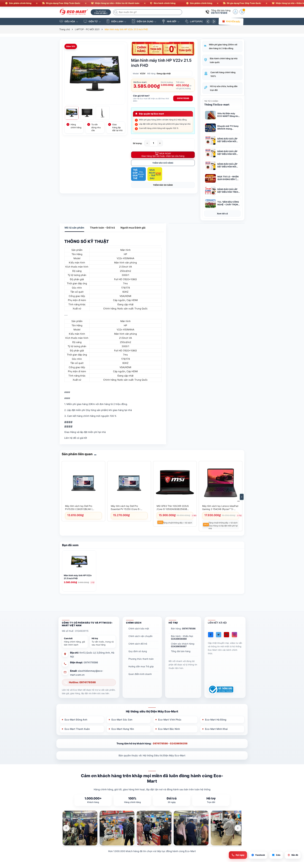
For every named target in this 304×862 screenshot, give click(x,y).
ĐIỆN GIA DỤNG (145, 21)
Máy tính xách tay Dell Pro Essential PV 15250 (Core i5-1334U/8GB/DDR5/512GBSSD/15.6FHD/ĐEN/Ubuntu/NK (129, 508)
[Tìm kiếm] (116, 12)
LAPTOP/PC (196, 21)
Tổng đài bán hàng (180, 651)
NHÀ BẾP (171, 21)
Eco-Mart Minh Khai (216, 728)
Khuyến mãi (233, 21)
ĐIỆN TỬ (93, 21)
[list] (152, 828)
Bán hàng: (183, 628)
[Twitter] (218, 634)
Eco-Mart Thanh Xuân (77, 728)
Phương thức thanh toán (141, 658)
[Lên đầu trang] (297, 834)
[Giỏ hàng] (242, 11)
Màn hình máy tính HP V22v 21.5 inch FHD (78, 577)
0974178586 (219, 12)
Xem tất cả (222, 213)
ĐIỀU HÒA (70, 21)
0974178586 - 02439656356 (170, 743)
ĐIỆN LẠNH (117, 21)
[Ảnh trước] (66, 828)
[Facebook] (210, 634)
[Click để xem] (95, 74)
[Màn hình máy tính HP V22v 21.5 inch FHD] (79, 562)
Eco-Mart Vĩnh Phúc (169, 719)
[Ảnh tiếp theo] (237, 828)
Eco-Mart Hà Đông (215, 719)
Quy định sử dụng (137, 651)
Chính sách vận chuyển (140, 636)
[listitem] (80, 828)
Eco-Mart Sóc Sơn (121, 719)
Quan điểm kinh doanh (140, 674)
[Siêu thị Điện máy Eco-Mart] (74, 11)
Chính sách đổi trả (137, 643)
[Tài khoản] (235, 11)
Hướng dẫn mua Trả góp (141, 666)
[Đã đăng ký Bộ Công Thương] (220, 689)
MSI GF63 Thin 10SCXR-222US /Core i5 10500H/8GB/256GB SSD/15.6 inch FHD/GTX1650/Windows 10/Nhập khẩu (174, 508)
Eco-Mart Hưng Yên (122, 728)
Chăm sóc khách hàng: (183, 645)
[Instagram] (234, 634)
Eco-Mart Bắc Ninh (169, 728)
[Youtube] (226, 634)
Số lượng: (137, 143)
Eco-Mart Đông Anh (76, 719)
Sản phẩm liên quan (77, 454)
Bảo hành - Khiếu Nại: (182, 637)
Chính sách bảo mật (138, 628)
